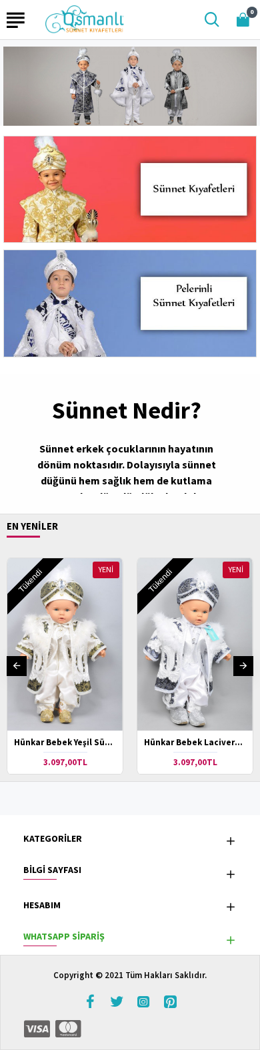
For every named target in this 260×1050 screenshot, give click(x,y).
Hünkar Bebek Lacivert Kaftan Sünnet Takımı (195, 742)
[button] (17, 666)
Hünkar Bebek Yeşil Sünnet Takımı (65, 742)
